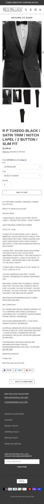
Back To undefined (24, 382)
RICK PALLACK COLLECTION (24, 496)
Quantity (5, 180)
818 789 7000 (7, 349)
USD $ (21, 481)
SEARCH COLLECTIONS (14, 414)
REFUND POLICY (11, 438)
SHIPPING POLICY (12, 432)
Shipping (5, 152)
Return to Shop (22, 18)
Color (4, 171)
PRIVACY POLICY (12, 426)
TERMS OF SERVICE (13, 444)
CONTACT (9, 420)
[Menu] (40, 9)
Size (3, 162)
